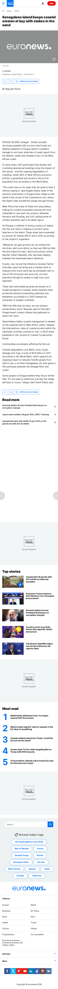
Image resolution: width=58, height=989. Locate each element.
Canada (20, 876)
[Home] (3, 11)
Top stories (11, 571)
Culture (5, 928)
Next (33, 917)
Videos (34, 928)
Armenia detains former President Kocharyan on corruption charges (24, 406)
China (47, 869)
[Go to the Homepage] (10, 3)
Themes (6, 898)
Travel (33, 922)
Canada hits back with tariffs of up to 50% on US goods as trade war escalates (24, 422)
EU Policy (35, 911)
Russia (40, 855)
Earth (4, 917)
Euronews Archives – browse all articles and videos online (12, 942)
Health (5, 922)
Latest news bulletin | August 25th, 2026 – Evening (25, 414)
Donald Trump (22, 855)
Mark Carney (14, 869)
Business (6, 911)
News (9, 11)
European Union (21, 862)
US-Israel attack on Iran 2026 (29, 842)
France (40, 848)
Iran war (41, 862)
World (17, 11)
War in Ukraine (22, 848)
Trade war (37, 876)
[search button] (50, 824)
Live (51, 3)
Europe (5, 905)
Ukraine (32, 869)
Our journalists (37, 934)
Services (6, 954)
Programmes (8, 934)
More (4, 961)
